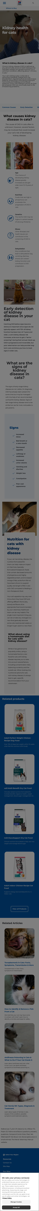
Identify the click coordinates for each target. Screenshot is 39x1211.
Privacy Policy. (7, 1198)
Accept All (16, 1207)
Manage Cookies (16, 1202)
